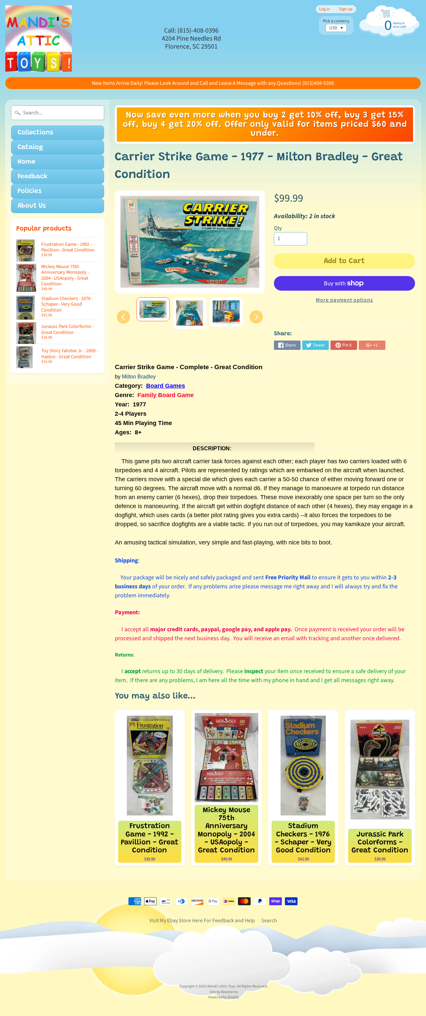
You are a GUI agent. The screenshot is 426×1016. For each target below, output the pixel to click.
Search (269, 920)
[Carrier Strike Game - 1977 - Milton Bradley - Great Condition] (153, 309)
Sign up (345, 9)
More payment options (344, 300)
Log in (324, 9)
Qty (278, 228)
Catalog (30, 147)
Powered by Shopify (223, 997)
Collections (35, 132)
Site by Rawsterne (224, 991)
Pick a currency (336, 21)
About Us (32, 206)
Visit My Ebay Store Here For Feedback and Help (202, 920)
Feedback (33, 176)
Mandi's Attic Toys (221, 986)
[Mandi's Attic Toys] (38, 38)
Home (26, 162)
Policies (30, 191)
